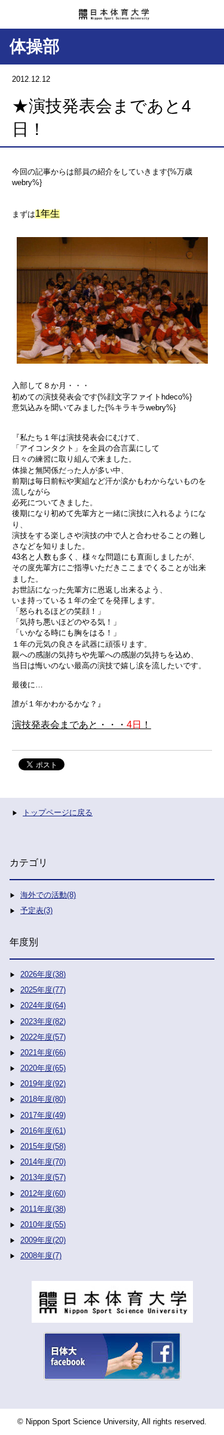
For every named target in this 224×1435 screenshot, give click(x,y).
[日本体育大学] (112, 10)
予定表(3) (36, 910)
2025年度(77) (43, 989)
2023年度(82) (43, 1021)
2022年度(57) (43, 1037)
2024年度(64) (43, 1005)
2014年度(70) (43, 1161)
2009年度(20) (43, 1240)
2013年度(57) (43, 1177)
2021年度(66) (43, 1052)
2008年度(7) (41, 1255)
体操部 (35, 46)
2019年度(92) (43, 1083)
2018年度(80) (43, 1099)
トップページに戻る (58, 812)
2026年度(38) (43, 974)
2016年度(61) (43, 1130)
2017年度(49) (43, 1115)
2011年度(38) (43, 1208)
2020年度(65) (43, 1068)
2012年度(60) (43, 1193)
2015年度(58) (43, 1146)
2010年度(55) (43, 1224)
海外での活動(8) (48, 894)
